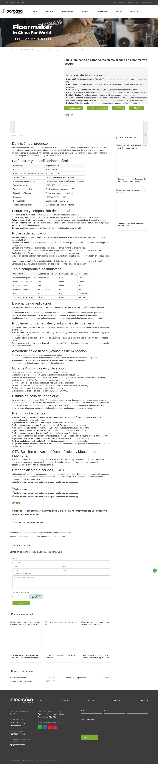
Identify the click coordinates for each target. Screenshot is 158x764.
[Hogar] (12, 11)
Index (145, 760)
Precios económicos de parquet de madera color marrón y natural (132, 180)
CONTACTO (134, 11)
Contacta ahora (75, 108)
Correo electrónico (99, 108)
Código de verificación (20, 592)
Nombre (15, 558)
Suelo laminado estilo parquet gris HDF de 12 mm (132, 224)
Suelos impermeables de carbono (62, 50)
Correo (15, 566)
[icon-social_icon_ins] (55, 727)
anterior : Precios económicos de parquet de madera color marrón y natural (40, 533)
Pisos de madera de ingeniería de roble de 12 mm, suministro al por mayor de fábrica (24, 656)
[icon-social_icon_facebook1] (45, 727)
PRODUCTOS (24, 50)
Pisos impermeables (39, 50)
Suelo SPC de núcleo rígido (21, 681)
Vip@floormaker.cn (147, 2)
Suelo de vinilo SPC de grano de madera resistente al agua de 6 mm (96, 656)
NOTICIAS (117, 700)
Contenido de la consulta (21, 574)
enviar (21, 603)
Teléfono (120, 108)
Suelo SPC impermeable (77, 678)
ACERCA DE (64, 700)
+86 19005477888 (119, 2)
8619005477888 (132, 2)
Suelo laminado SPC (18, 678)
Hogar (35, 11)
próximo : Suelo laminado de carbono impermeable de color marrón (37, 537)
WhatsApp (138, 108)
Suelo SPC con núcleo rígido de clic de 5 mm (61, 656)
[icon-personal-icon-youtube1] (50, 727)
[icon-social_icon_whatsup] (40, 727)
